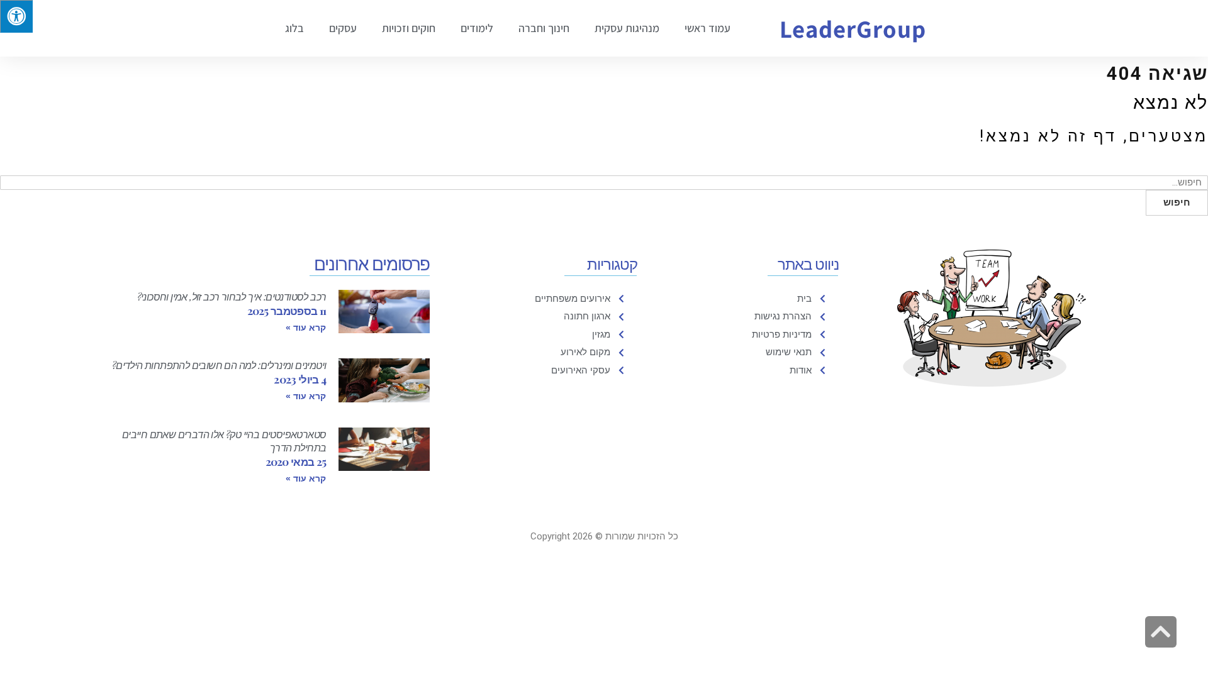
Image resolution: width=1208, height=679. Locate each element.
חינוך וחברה (543, 28)
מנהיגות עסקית (627, 28)
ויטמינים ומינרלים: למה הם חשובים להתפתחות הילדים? (219, 365)
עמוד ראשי (707, 28)
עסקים (343, 28)
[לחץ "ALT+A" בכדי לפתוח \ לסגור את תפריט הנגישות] (16, 16)
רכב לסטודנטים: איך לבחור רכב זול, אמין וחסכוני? (232, 296)
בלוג (294, 28)
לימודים (477, 28)
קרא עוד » (306, 328)
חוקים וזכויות (408, 28)
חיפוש (1176, 202)
